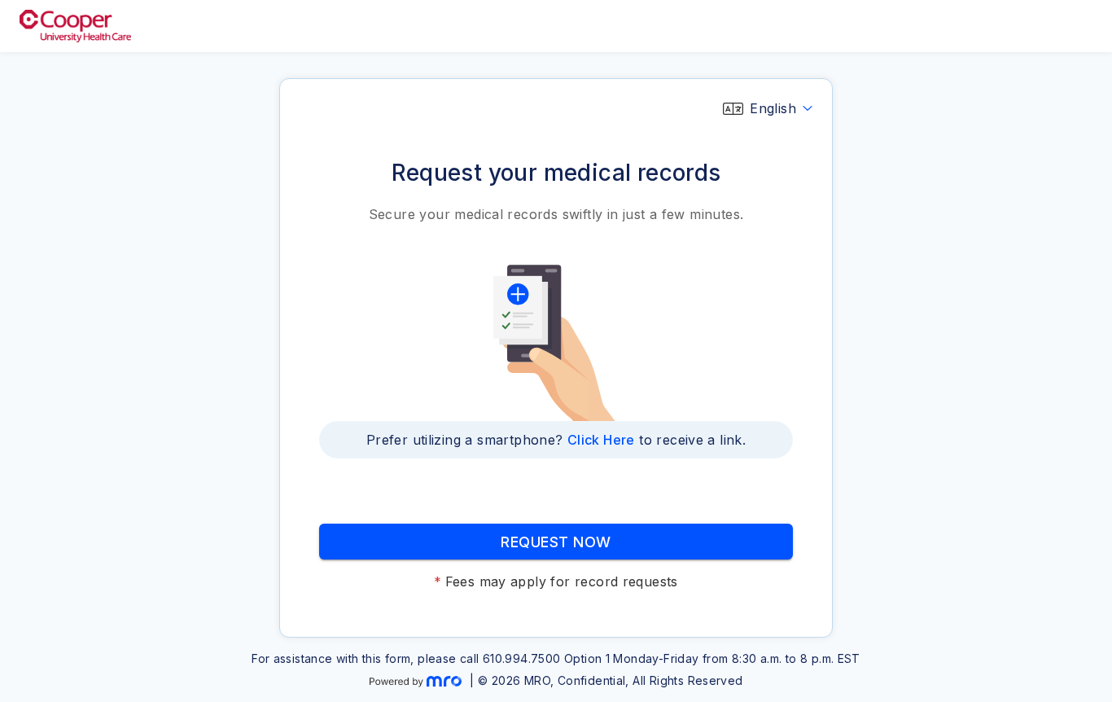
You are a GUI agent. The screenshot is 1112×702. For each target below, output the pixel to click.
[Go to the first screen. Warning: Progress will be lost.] (75, 26)
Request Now (556, 542)
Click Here (601, 440)
